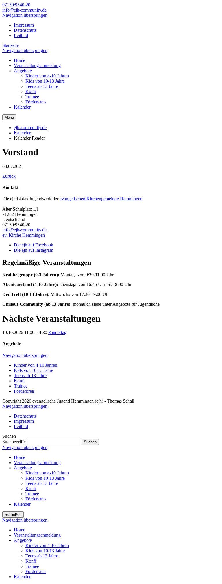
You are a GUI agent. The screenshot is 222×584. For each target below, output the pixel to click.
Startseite (10, 45)
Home (19, 457)
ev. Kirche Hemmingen (23, 235)
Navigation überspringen (24, 15)
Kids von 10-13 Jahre (33, 370)
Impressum (24, 25)
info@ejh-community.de (24, 10)
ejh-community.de (30, 127)
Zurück (9, 176)
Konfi (19, 380)
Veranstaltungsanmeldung (37, 462)
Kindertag (57, 332)
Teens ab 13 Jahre (30, 375)
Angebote (23, 467)
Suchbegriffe (14, 441)
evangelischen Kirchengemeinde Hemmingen (101, 198)
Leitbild (21, 35)
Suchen (90, 442)
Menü (9, 117)
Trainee (20, 385)
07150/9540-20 (16, 4)
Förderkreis (24, 391)
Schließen (13, 514)
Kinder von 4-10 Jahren (35, 365)
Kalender (22, 132)
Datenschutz (25, 30)
